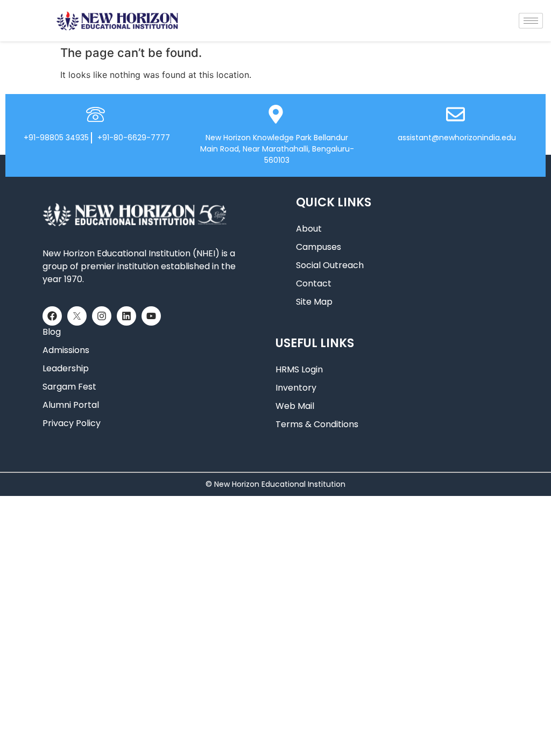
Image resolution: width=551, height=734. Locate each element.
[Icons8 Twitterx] (77, 316)
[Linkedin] (126, 316)
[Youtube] (151, 316)
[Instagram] (101, 316)
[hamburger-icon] (531, 20)
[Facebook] (52, 316)
